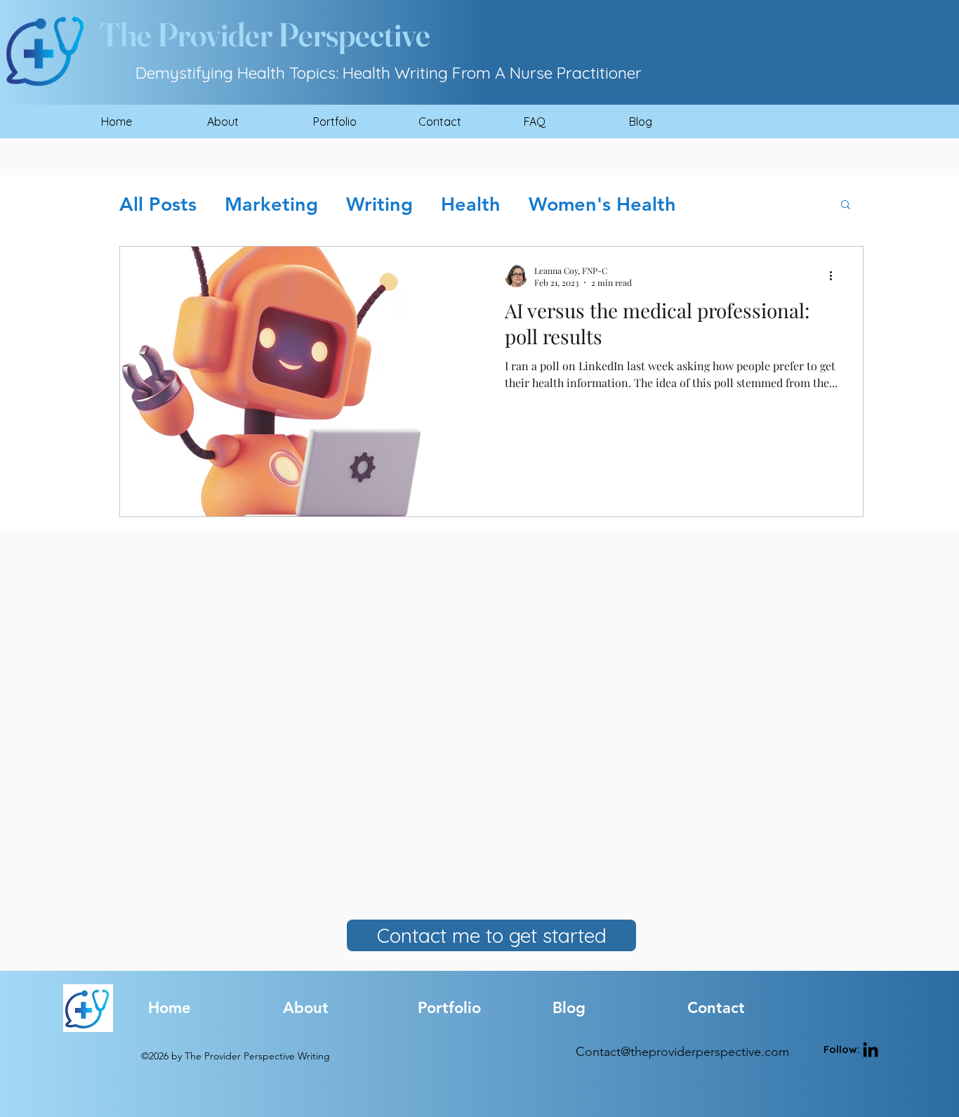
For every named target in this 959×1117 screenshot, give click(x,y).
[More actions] (835, 276)
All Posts (158, 204)
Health (471, 204)
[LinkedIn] (870, 1051)
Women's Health (602, 204)
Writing (379, 204)
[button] (845, 205)
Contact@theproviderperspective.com (682, 1051)
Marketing (271, 204)
